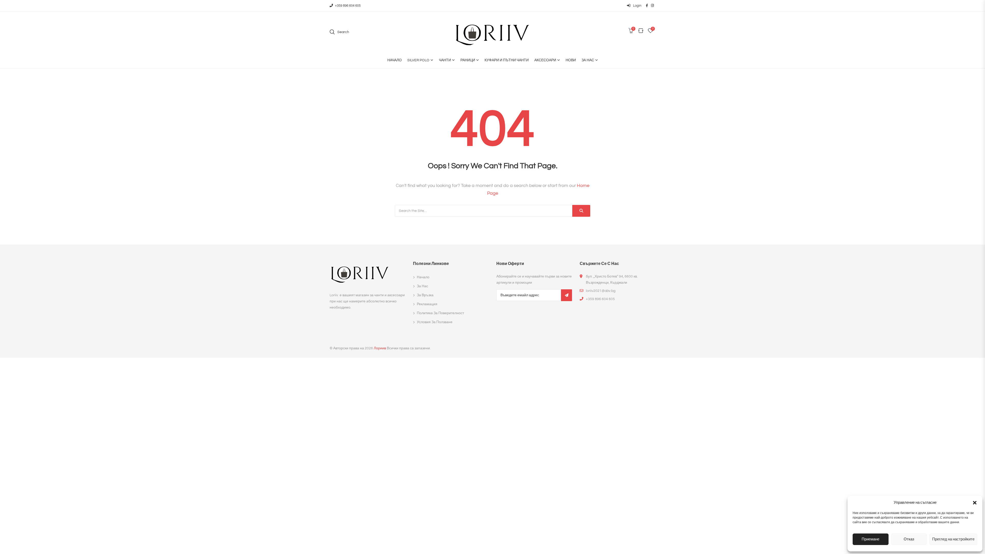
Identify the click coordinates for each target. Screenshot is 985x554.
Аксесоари (545, 60)
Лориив (380, 348)
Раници (467, 60)
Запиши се (566, 295)
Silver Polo (418, 60)
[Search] (581, 211)
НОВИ (571, 60)
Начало (423, 277)
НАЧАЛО (394, 60)
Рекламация (427, 304)
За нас (588, 60)
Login (636, 5)
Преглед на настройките (953, 539)
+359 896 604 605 (348, 5)
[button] (974, 502)
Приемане (870, 539)
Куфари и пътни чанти (507, 60)
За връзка (425, 295)
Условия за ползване (434, 322)
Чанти (445, 60)
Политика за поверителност (440, 313)
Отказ (909, 539)
